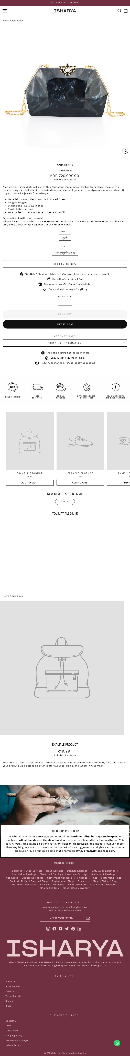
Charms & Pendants (52, 884)
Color (65, 232)
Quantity (65, 297)
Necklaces (12, 878)
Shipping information (64, 343)
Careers (9, 991)
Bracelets (83, 881)
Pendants (81, 878)
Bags (114, 881)
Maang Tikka (100, 881)
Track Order (11, 1030)
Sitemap (9, 1001)
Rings (94, 878)
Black (65, 237)
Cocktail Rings (18, 881)
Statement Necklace (59, 878)
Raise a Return (13, 1045)
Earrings (17, 871)
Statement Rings (111, 878)
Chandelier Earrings (24, 874)
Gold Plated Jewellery (76, 888)
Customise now (65, 264)
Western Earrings (77, 874)
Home (6, 20)
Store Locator (13, 986)
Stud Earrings (34, 871)
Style (65, 247)
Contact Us (11, 1020)
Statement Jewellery (103, 884)
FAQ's (8, 1025)
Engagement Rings (63, 881)
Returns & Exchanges (17, 1040)
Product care (65, 336)
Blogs (8, 1006)
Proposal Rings (39, 881)
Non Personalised (65, 252)
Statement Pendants (24, 884)
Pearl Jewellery (77, 884)
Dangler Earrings (77, 871)
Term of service (13, 996)
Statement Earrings (103, 874)
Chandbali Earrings (51, 874)
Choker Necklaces (33, 878)
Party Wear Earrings (103, 871)
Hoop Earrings (54, 871)
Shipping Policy (13, 1035)
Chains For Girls (50, 888)
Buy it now (65, 324)
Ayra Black (17, 20)
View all (65, 502)
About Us (10, 981)
